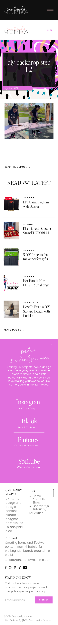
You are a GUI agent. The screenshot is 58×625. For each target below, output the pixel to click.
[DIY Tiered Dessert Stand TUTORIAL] (11, 230)
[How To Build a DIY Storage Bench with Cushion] (11, 309)
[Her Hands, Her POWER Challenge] (11, 283)
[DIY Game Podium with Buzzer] (11, 204)
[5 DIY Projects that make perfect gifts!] (11, 257)
